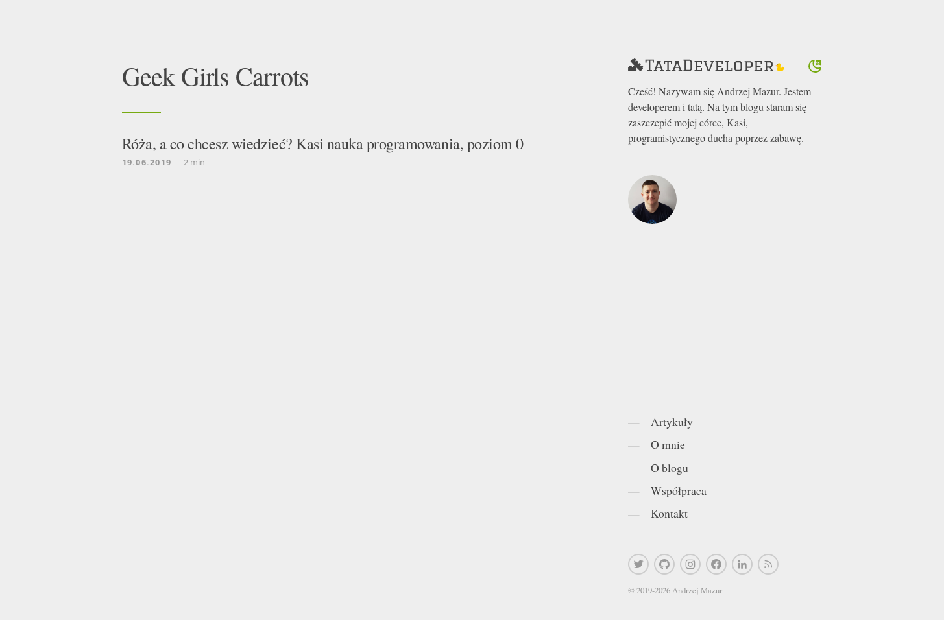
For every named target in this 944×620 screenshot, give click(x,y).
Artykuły (672, 421)
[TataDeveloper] (706, 66)
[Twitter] (638, 564)
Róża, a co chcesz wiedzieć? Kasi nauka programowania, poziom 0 (323, 143)
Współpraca (679, 490)
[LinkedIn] (742, 564)
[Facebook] (716, 564)
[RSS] (768, 564)
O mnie (668, 444)
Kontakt (669, 513)
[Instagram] (690, 564)
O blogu (669, 467)
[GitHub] (664, 564)
